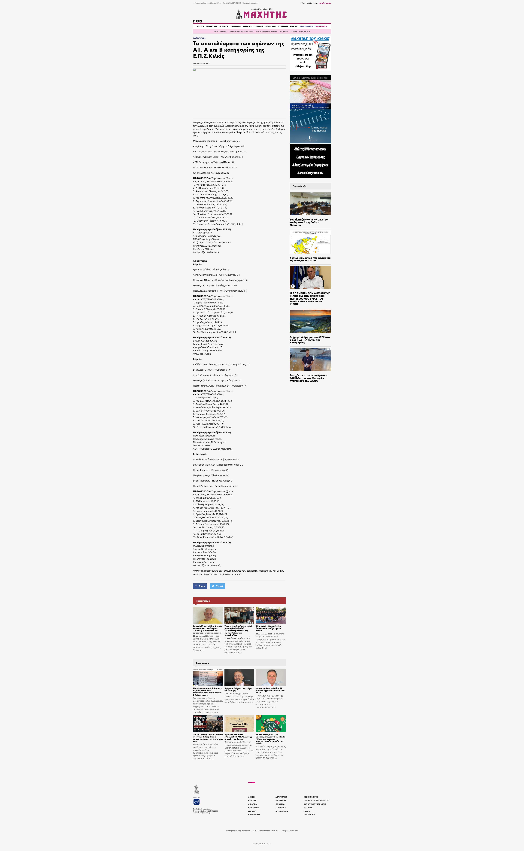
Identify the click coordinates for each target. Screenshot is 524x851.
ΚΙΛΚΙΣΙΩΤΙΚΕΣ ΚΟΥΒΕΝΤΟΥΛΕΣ (242, 31)
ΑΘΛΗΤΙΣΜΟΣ (212, 26)
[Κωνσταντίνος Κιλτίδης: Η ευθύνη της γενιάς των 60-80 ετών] (271, 677)
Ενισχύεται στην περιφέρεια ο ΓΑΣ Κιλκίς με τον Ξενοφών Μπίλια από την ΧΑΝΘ (308, 377)
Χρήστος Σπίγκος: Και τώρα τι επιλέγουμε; (239, 689)
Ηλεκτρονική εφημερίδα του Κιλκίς (207, 3)
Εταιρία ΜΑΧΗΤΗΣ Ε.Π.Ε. (232, 3)
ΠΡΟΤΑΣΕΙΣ (283, 31)
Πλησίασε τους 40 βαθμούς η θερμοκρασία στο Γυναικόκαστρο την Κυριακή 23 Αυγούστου (207, 691)
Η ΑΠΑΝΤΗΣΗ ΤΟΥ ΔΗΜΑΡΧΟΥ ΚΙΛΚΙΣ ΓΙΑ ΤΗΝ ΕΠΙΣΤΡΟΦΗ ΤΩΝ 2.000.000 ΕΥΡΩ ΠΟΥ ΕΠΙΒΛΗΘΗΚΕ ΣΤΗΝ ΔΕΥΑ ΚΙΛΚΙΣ (310, 298)
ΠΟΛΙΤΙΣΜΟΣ (270, 26)
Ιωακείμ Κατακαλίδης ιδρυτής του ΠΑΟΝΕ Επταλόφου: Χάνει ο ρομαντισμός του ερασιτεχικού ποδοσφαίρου (207, 629)
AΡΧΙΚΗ (200, 26)
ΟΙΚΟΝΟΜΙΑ (235, 26)
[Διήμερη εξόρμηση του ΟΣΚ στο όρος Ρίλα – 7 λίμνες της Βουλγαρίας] (310, 321)
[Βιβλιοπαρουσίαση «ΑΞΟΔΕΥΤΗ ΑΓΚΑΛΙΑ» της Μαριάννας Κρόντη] (239, 723)
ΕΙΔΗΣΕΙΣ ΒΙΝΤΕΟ (220, 31)
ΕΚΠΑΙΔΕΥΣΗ (283, 26)
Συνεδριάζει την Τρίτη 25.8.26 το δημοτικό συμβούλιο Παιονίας (309, 222)
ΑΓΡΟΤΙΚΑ (247, 26)
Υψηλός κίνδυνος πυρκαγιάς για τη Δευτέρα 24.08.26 (310, 259)
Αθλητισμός (199, 37)
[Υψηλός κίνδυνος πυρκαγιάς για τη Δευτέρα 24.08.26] (310, 242)
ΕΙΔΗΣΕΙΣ (294, 26)
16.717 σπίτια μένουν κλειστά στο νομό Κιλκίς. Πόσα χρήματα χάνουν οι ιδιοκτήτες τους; (208, 737)
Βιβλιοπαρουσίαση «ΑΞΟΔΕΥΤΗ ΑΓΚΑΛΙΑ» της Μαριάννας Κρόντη (238, 736)
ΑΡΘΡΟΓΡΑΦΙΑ (306, 26)
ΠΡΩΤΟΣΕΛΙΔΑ (321, 26)
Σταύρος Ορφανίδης (250, 3)
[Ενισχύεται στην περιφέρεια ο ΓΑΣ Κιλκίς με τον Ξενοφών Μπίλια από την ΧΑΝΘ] (310, 359)
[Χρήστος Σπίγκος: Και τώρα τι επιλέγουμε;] (239, 677)
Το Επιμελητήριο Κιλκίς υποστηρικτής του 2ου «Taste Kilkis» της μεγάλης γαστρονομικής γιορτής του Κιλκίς (270, 739)
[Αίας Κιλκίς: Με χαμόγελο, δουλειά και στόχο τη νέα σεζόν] (271, 615)
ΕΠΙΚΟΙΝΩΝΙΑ (304, 31)
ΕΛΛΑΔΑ (294, 31)
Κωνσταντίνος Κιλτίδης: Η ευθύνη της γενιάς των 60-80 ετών (270, 690)
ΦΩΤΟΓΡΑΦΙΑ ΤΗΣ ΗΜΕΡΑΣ (266, 31)
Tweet (219, 586)
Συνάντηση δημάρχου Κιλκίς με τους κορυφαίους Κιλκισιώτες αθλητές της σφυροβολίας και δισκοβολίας (238, 630)
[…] (203, 650)
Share (202, 586)
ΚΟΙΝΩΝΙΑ (258, 26)
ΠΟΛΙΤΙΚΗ (224, 26)
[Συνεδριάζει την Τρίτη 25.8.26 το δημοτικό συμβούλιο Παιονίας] (310, 203)
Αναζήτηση (324, 3)
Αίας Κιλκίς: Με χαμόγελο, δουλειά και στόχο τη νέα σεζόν (269, 628)
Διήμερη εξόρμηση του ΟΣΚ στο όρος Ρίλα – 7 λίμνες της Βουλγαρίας (310, 339)
